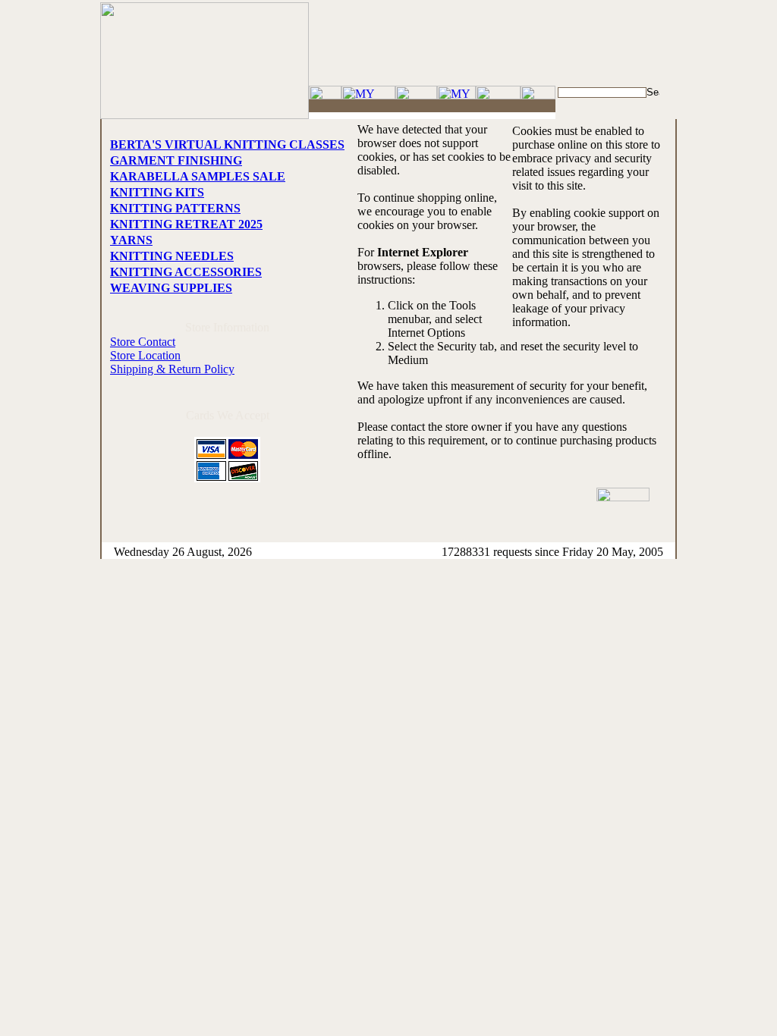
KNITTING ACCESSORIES (186, 271)
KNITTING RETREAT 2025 (186, 224)
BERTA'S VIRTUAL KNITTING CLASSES (227, 144)
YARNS (131, 240)
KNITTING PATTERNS (175, 208)
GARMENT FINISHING (176, 160)
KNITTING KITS (157, 192)
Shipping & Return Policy (172, 369)
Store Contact (142, 341)
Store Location (145, 355)
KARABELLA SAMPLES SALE (197, 176)
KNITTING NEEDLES (172, 256)
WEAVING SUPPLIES (171, 287)
